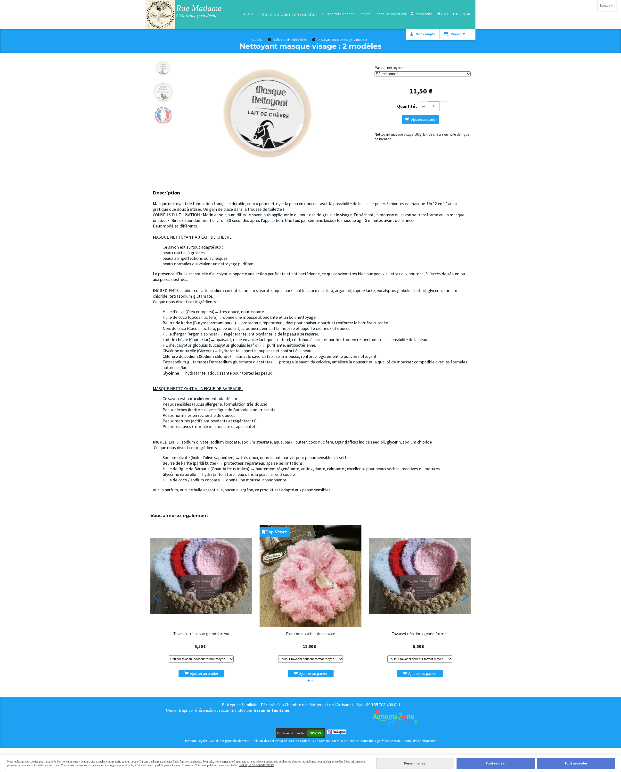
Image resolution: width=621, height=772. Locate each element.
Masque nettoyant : (389, 67)
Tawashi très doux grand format (201, 634)
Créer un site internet (345, 741)
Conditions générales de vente (229, 741)
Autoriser (315, 733)
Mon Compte (321, 741)
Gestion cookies (300, 741)
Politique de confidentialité (269, 741)
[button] (309, 680)
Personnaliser (415, 763)
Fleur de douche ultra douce (310, 634)
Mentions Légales (196, 741)
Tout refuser (496, 763)
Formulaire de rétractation (420, 741)
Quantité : (407, 106)
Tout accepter (575, 763)
